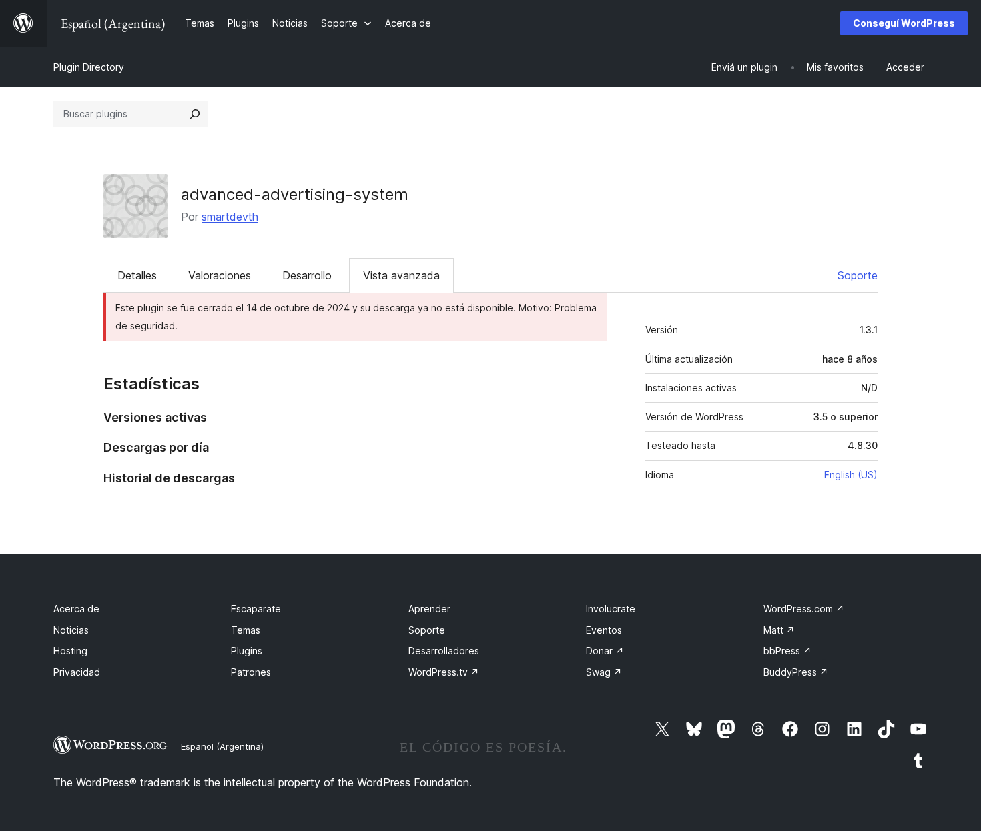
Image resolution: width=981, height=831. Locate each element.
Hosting (70, 650)
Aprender (429, 608)
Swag (604, 672)
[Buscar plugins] (195, 114)
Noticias (71, 630)
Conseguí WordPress (904, 23)
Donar (605, 650)
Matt (779, 630)
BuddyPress (795, 672)
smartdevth (230, 216)
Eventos (604, 630)
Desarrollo (307, 275)
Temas (245, 630)
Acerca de (76, 608)
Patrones (251, 672)
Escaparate (256, 608)
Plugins (246, 650)
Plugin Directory (88, 67)
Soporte (858, 275)
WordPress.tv (443, 672)
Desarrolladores (443, 650)
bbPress (787, 650)
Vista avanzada (401, 275)
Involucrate (610, 608)
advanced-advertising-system (294, 194)
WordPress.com (803, 608)
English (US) (851, 474)
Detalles (137, 275)
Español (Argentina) (222, 746)
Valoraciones (219, 275)
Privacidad (76, 672)
